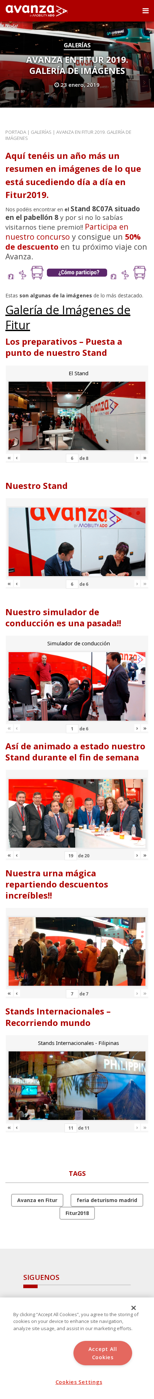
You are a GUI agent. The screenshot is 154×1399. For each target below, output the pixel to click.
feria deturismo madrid (107, 1200)
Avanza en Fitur (37, 1200)
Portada (15, 132)
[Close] (133, 1308)
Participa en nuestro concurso (67, 231)
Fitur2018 (77, 1213)
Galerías (77, 45)
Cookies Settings (79, 1382)
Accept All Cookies (102, 1353)
